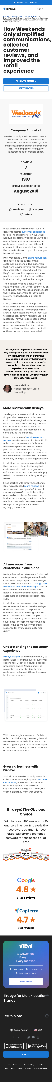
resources (17, 16)
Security (40, 1065)
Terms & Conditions (14, 1065)
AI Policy (28, 1068)
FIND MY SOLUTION (26, 81)
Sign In (40, 9)
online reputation (37, 257)
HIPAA (13, 1068)
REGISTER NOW (26, 981)
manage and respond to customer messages (25, 585)
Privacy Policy (29, 1065)
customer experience (33, 231)
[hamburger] (46, 9)
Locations (26, 162)
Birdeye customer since (26, 186)
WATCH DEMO (26, 88)
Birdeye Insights (11, 656)
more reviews (31, 486)
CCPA (20, 1068)
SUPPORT (26, 1054)
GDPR (6, 1068)
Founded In (26, 174)
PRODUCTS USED (26, 204)
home (6, 16)
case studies (31, 16)
